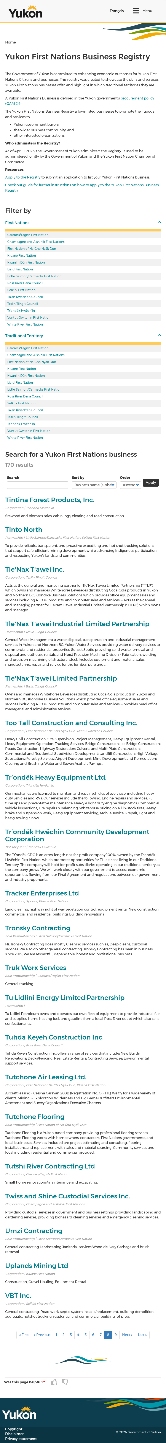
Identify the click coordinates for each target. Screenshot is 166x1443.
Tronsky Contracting (37, 928)
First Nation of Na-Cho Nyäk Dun (31, 249)
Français (117, 11)
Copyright (13, 1429)
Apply (151, 483)
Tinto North (23, 530)
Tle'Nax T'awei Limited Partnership (61, 678)
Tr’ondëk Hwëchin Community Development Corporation (77, 835)
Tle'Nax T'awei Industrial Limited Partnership (77, 624)
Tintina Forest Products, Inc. (49, 500)
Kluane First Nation (21, 256)
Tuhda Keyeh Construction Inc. (54, 1037)
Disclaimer (14, 1434)
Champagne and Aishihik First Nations (35, 242)
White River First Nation (25, 324)
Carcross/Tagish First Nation (27, 235)
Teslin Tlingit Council (22, 304)
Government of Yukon (144, 1432)
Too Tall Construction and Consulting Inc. (71, 723)
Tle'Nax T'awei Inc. (34, 569)
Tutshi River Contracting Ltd (50, 1166)
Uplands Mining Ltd (36, 1266)
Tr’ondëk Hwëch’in (21, 311)
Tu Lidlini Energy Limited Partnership (64, 998)
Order (125, 478)
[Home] (26, 11)
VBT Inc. (18, 1296)
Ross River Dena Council (25, 283)
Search (13, 478)
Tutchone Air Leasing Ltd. (45, 1077)
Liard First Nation (20, 269)
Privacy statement (21, 1439)
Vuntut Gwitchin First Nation (28, 318)
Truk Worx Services (35, 968)
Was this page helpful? (23, 1382)
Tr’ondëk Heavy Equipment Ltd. (56, 777)
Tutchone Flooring (34, 1117)
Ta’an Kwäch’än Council (25, 297)
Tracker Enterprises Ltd (42, 893)
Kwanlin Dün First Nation (26, 262)
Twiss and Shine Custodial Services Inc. (67, 1196)
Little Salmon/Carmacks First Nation (34, 276)
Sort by (78, 478)
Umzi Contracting (33, 1231)
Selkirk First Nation (21, 290)
